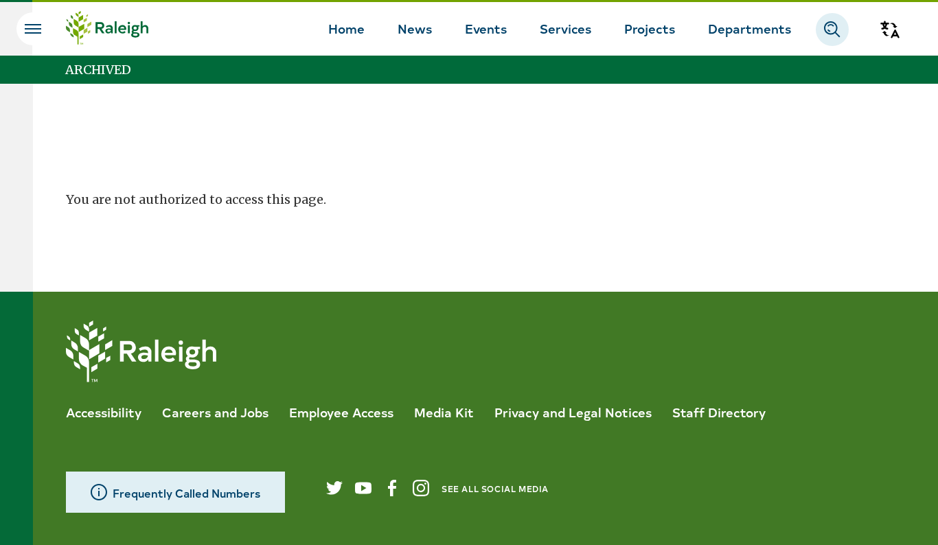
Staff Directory (719, 412)
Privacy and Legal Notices (573, 412)
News (415, 28)
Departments (749, 28)
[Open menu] (32, 28)
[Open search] (832, 29)
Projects (649, 28)
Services (565, 28)
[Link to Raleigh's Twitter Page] (334, 488)
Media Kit (444, 412)
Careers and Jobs (215, 412)
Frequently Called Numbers (186, 492)
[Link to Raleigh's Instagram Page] (421, 488)
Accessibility (103, 412)
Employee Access (341, 412)
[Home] (107, 29)
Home (346, 28)
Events (486, 28)
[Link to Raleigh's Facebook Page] (392, 488)
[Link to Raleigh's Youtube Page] (363, 488)
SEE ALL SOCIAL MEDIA (495, 488)
